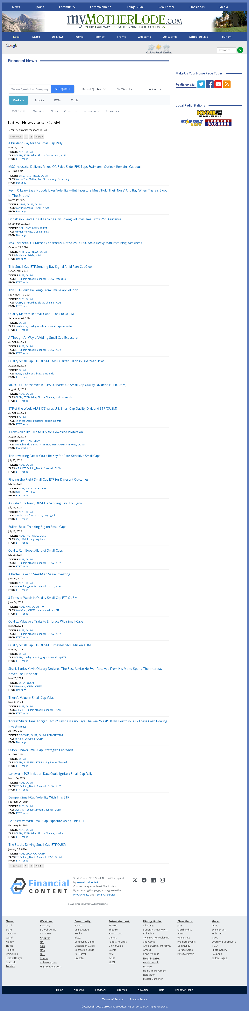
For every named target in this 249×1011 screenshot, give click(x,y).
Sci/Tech (11, 962)
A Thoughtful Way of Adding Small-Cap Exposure (43, 337)
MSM (29, 175)
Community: (83, 921)
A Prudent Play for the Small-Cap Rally (35, 143)
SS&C (50, 857)
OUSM (29, 152)
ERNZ (22, 175)
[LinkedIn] (153, 886)
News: (10, 921)
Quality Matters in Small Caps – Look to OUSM (41, 314)
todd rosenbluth (65, 397)
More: (215, 921)
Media (223, 7)
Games (113, 937)
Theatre (113, 929)
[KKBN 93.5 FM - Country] (218, 121)
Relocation (149, 974)
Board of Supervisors (224, 941)
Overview (39, 111)
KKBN (112, 962)
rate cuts (61, 279)
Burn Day (45, 925)
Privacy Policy (81, 894)
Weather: (46, 921)
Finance (147, 966)
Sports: (45, 938)
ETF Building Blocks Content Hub (42, 155)
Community (67, 7)
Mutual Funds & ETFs (26, 444)
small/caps (21, 326)
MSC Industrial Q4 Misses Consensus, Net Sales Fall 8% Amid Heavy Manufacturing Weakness (75, 243)
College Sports (48, 962)
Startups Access (24, 208)
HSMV (28, 228)
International (92, 111)
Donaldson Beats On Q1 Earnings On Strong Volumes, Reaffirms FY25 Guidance (64, 219)
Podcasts (38, 420)
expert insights (53, 420)
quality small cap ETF (48, 610)
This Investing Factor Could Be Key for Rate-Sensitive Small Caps (54, 456)
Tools (75, 100)
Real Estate (167, 7)
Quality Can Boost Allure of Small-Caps (35, 550)
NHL (42, 954)
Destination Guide (85, 945)
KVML (112, 954)
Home (59, 989)
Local (16, 36)
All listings (148, 925)
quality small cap (32, 373)
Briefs (31, 255)
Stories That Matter (25, 179)
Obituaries (170, 36)
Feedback (100, 989)
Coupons (217, 954)
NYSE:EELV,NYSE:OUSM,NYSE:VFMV (57, 444)
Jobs (179, 925)
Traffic (121, 36)
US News (57, 36)
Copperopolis (151, 954)
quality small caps (39, 326)
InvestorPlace (23, 448)
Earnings (44, 231)
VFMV (37, 441)
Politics (10, 950)
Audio (215, 925)
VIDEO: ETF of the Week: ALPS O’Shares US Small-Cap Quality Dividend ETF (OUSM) (67, 385)
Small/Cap (20, 610)
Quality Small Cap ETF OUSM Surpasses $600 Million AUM (49, 645)
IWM (28, 535)
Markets (19, 100)
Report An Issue (184, 989)
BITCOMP (24, 735)
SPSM (33, 492)
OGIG (35, 535)
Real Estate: (151, 958)
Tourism (225, 36)
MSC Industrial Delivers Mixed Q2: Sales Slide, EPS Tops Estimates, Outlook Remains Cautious (74, 166)
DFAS (43, 488)
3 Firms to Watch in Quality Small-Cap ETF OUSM (42, 598)
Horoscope (115, 933)
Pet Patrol (80, 954)
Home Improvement (154, 970)
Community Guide (85, 941)
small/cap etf (22, 515)
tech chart (36, 515)
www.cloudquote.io (88, 882)
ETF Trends (22, 159)
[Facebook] (144, 886)
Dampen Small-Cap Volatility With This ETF (38, 797)
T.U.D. (215, 945)
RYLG (18, 492)
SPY (17, 539)
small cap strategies (61, 326)
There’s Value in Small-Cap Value (31, 697)
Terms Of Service (105, 894)
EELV (21, 441)
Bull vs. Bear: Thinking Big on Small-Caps (37, 527)
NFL (42, 942)
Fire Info (79, 958)
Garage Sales (185, 950)
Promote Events (186, 941)
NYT (28, 606)
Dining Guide (135, 7)
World (79, 36)
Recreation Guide (84, 950)
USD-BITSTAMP (55, 735)
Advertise (143, 989)
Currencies (70, 111)
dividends (48, 373)
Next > (39, 136)
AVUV (29, 488)
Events (78, 925)
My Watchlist (125, 89)
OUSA (30, 204)
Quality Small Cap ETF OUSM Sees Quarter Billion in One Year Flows (56, 361)
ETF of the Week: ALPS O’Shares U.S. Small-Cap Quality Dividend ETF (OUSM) (62, 408)
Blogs (78, 937)
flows (18, 373)
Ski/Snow (45, 933)
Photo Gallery (219, 950)
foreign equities (36, 539)
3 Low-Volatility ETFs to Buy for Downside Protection (45, 432)
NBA (42, 950)
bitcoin (19, 738)
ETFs (57, 100)
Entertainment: (119, 921)
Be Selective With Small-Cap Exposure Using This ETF (46, 821)
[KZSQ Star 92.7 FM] (190, 121)
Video (215, 937)
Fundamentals (151, 962)
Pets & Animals (185, 954)
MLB (42, 946)
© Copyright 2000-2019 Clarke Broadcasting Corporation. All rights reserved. (125, 1006)
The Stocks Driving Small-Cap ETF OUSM (37, 844)
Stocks (39, 100)
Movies (113, 925)
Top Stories (44, 179)
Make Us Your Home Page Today (199, 73)
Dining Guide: (152, 921)
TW (42, 606)
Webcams (144, 36)
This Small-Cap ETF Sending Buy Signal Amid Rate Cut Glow (50, 266)
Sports (39, 7)
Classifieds (197, 7)
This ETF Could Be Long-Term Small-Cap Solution (43, 290)
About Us (79, 989)
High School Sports (51, 966)
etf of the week (23, 420)
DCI (21, 228)
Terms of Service (113, 999)
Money (100, 36)
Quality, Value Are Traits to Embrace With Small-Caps (45, 621)
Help (161, 989)
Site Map (122, 989)
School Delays (198, 36)
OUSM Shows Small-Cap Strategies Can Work (40, 750)
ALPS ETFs (29, 762)
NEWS (36, 175)
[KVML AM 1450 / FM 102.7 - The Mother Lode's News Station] (209, 112)
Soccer (44, 958)
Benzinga (21, 182)
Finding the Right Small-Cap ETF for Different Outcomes (48, 479)
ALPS (21, 152)
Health (78, 933)
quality (59, 833)
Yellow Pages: (219, 958)
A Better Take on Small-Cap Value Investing (39, 574)
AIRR (21, 252)
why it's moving (60, 179)
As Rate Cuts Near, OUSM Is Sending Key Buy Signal (45, 503)
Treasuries (112, 111)
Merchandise (184, 929)
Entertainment (100, 7)
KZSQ (112, 958)
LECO (29, 853)
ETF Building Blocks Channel (30, 279)
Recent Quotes (91, 89)
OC (35, 853)
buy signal (49, 515)
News (16, 7)
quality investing (33, 657)
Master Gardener (153, 978)
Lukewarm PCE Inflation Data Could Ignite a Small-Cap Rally (50, 773)
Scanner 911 (219, 929)
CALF (36, 488)
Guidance (20, 255)
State (36, 36)
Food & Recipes (118, 941)
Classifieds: (185, 921)
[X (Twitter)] (135, 886)
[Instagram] (162, 886)
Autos (180, 933)
